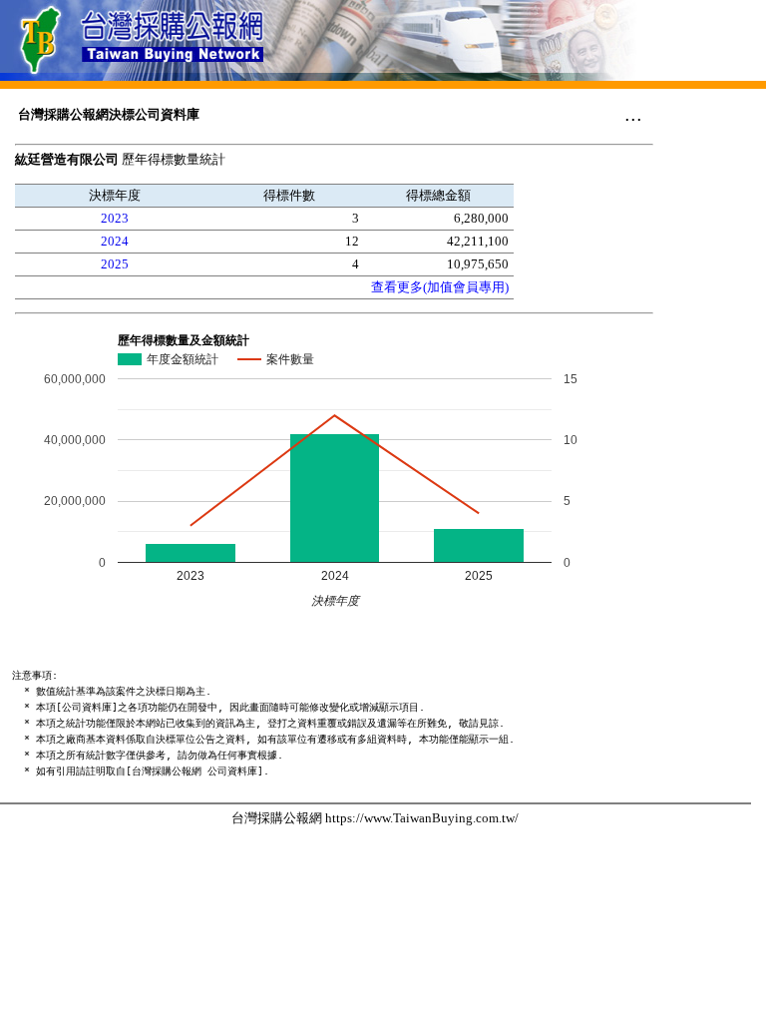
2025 (115, 263)
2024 (115, 241)
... (633, 114)
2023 (115, 218)
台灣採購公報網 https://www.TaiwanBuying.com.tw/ (375, 817)
